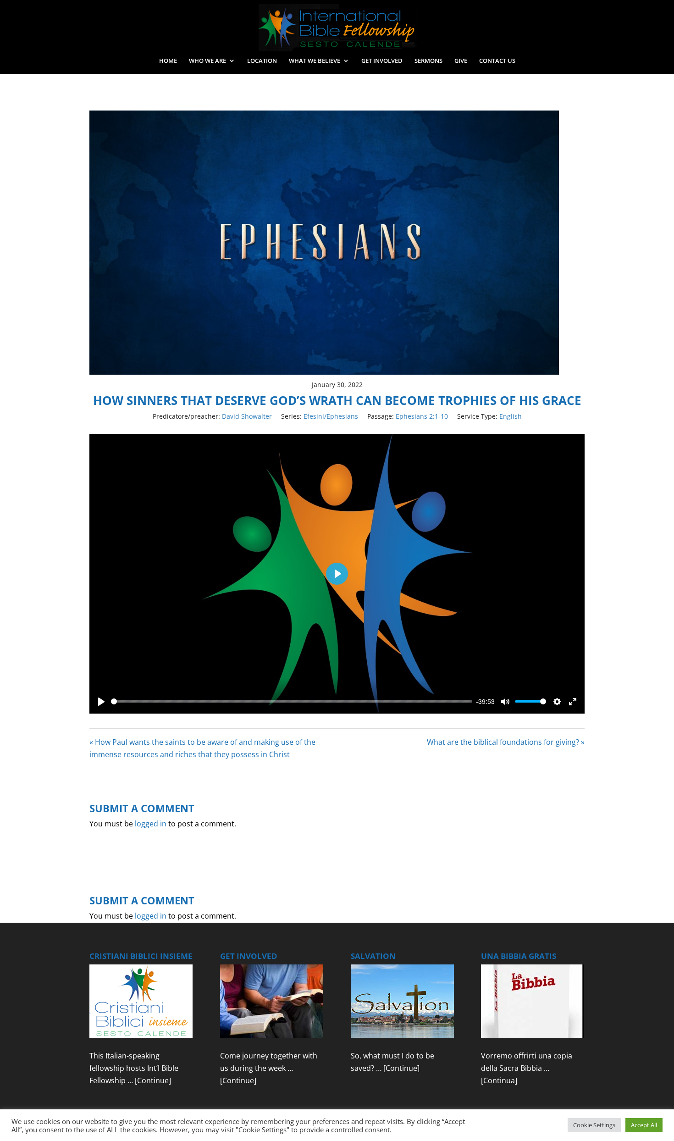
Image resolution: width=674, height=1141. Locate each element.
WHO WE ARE (207, 61)
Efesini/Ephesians (331, 416)
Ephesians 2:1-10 (422, 416)
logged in (150, 824)
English (510, 416)
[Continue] (153, 1080)
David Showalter (247, 416)
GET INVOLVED (382, 61)
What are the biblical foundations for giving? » (506, 742)
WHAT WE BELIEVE (314, 61)
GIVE (460, 61)
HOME (168, 61)
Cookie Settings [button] (594, 1125)
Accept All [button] (644, 1125)
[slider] (291, 701)
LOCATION (262, 61)
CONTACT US (497, 61)
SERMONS (428, 61)
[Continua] (499, 1080)
